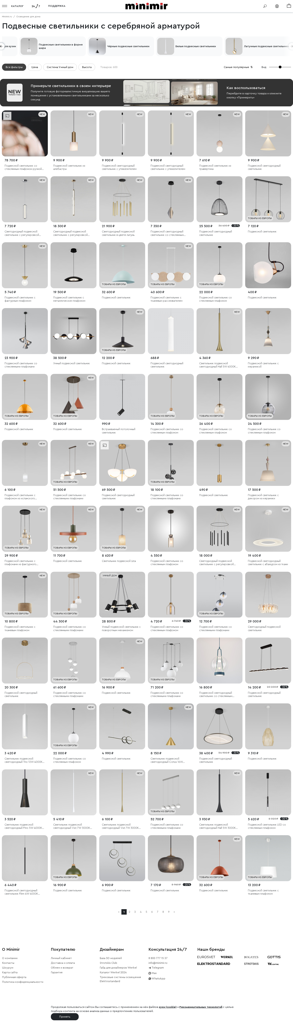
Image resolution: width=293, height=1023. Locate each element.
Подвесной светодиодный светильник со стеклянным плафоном (167, 233)
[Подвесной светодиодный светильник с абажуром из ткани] (268, 529)
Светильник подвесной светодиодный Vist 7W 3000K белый (71, 826)
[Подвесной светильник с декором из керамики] (268, 463)
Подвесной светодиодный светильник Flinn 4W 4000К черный (21, 892)
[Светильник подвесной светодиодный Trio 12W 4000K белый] (25, 726)
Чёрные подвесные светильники (128, 46)
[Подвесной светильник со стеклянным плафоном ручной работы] (25, 133)
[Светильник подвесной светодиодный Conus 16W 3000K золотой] (171, 726)
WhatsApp (158, 978)
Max (154, 973)
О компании (9, 958)
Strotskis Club (108, 963)
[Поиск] (265, 6)
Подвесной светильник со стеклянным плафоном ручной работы (23, 167)
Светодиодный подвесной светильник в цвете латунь (118, 233)
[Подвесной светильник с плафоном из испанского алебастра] (25, 463)
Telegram (157, 967)
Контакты (8, 963)
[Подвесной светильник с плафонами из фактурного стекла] (25, 529)
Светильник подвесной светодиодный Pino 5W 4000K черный (23, 826)
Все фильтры (14, 67)
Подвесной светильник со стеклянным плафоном (215, 299)
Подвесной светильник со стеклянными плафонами (21, 365)
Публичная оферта (14, 977)
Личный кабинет (61, 958)
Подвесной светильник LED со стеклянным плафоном (267, 826)
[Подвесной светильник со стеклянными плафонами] (25, 331)
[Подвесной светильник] (268, 199)
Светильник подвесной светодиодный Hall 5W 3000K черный (217, 826)
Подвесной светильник (262, 231)
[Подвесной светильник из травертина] (219, 133)
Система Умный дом (60, 67)
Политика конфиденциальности (22, 982)
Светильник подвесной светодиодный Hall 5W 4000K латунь (217, 365)
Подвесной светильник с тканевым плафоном (20, 628)
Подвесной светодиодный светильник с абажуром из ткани (268, 563)
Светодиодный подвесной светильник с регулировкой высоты (22, 233)
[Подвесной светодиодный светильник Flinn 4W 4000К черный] (25, 858)
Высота (87, 67)
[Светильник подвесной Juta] (122, 529)
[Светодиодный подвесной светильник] (268, 595)
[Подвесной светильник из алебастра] (73, 133)
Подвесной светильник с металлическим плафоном (69, 299)
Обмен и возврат (62, 967)
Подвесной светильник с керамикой (263, 365)
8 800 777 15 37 (158, 958)
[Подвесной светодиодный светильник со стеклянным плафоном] (171, 199)
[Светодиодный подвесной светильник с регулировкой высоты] (25, 199)
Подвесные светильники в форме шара (61, 46)
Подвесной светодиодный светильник (264, 167)
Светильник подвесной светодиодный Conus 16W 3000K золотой (167, 760)
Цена (34, 67)
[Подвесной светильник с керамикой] (268, 331)
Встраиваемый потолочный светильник (118, 431)
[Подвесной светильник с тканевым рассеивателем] (171, 265)
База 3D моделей (111, 958)
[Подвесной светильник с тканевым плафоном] (25, 595)
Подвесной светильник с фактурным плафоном (20, 299)
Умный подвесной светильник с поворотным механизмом (121, 628)
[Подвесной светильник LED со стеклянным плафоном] (268, 792)
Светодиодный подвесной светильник (264, 628)
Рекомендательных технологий (200, 1007)
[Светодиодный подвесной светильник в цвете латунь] (122, 199)
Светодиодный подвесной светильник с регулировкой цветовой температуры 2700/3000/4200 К (70, 233)
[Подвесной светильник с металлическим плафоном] (73, 265)
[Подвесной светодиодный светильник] (268, 133)
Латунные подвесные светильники (266, 46)
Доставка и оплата (63, 963)
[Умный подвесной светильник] (73, 331)
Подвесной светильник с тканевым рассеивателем (166, 299)
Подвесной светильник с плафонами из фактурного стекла (20, 563)
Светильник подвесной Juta (119, 561)
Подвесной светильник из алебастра (69, 167)
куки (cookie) (168, 1007)
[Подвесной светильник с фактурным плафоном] (25, 265)
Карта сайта (9, 972)
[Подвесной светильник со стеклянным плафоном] (219, 265)
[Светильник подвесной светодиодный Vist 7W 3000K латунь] (122, 792)
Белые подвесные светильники (195, 46)
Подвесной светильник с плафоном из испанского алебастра (20, 497)
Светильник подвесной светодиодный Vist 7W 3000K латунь (120, 826)
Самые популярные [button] (238, 67)
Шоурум (7, 967)
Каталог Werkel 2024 (113, 972)
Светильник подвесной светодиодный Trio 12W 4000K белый (23, 760)
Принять (64, 1016)
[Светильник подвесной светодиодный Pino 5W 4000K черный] (25, 792)
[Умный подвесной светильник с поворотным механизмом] (122, 595)
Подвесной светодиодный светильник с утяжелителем (119, 167)
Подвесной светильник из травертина (215, 167)
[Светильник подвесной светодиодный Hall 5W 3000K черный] (219, 792)
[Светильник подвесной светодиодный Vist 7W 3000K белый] (73, 792)
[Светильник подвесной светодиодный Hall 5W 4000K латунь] (219, 331)
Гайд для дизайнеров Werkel (118, 967)
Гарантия (56, 972)
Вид (263, 67)
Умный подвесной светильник (71, 363)
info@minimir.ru (158, 963)
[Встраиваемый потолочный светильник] (122, 397)
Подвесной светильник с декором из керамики (263, 497)
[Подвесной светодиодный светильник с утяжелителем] (122, 133)
